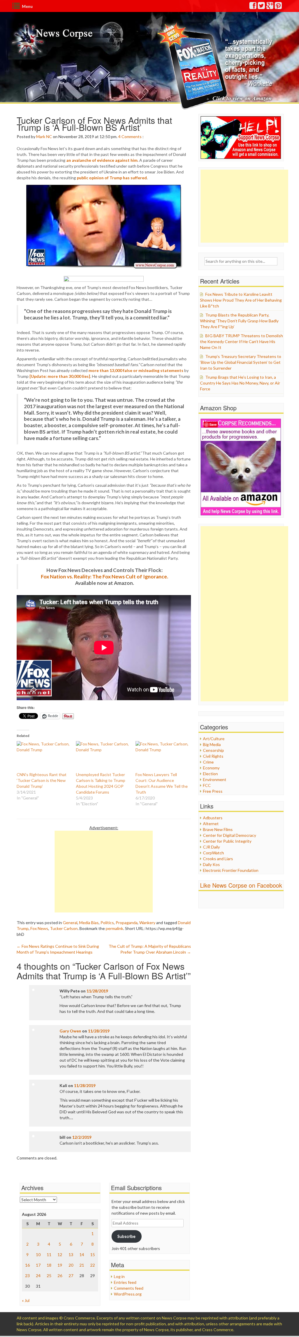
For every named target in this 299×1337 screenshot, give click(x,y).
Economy (211, 767)
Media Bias (89, 922)
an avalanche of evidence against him (102, 160)
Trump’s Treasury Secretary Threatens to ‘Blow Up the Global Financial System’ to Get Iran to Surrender (240, 362)
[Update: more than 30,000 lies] (59, 376)
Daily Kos (211, 864)
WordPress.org (128, 1293)
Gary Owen (70, 1030)
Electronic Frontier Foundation (230, 870)
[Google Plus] (270, 6)
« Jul (25, 1300)
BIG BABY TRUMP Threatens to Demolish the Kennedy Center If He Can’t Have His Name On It (241, 341)
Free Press (212, 791)
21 (81, 1265)
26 (60, 1275)
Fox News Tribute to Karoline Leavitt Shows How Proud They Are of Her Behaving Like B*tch (241, 300)
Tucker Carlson (64, 928)
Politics (107, 922)
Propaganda (127, 922)
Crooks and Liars (218, 858)
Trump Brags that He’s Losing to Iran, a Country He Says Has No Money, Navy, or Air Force (240, 383)
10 (38, 1254)
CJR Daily (211, 846)
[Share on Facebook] (104, 279)
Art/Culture (214, 738)
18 (49, 1265)
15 (92, 1254)
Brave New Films (218, 829)
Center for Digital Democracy (229, 835)
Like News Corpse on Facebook (241, 885)
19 (60, 1265)
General (70, 922)
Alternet (211, 823)
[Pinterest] (278, 6)
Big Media (212, 744)
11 (49, 1254)
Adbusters (212, 817)
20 (71, 1265)
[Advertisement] (104, 871)
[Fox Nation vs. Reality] (216, 65)
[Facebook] (253, 6)
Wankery (147, 922)
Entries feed (125, 1282)
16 (27, 1265)
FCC (207, 785)
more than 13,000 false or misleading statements (135, 370)
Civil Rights (213, 756)
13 (71, 1254)
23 (27, 1275)
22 (92, 1265)
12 (60, 1254)
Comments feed (128, 1288)
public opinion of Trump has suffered (112, 177)
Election (210, 773)
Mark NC (44, 136)
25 (49, 1275)
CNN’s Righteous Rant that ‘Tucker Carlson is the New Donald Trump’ (42, 780)
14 (81, 1254)
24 (38, 1275)
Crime (208, 761)
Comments (131, 136)
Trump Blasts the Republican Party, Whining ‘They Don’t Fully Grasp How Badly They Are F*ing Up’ (239, 320)
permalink (114, 928)
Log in (119, 1276)
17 (38, 1265)
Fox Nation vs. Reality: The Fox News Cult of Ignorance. (104, 576)
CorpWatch (213, 852)
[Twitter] (261, 6)
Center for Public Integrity (227, 841)
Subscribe (126, 1236)
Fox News (39, 928)
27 (71, 1275)
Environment (214, 779)
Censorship (213, 750)
